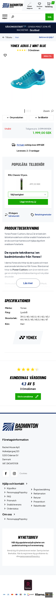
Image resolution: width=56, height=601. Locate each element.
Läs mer (28, 283)
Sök (49, 17)
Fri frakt (20, 145)
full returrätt (13, 216)
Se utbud (34, 30)
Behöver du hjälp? (46, 37)
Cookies (23, 473)
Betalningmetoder (43, 214)
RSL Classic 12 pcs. (18, 175)
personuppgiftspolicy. (30, 556)
